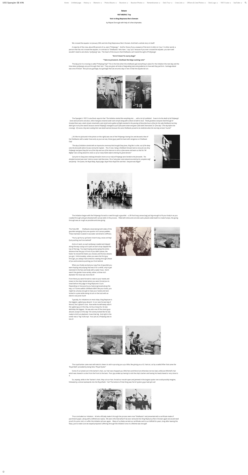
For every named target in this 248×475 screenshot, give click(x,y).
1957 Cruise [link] (224, 3)
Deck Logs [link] (212, 3)
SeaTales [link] (237, 3)
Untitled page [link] (76, 3)
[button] (245, 2)
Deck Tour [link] (166, 3)
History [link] (86, 3)
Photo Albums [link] (110, 3)
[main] (124, 16)
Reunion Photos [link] (137, 3)
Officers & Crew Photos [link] (195, 3)
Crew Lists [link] (179, 3)
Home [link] (66, 3)
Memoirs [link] (96, 3)
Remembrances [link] (152, 3)
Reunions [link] (122, 3)
